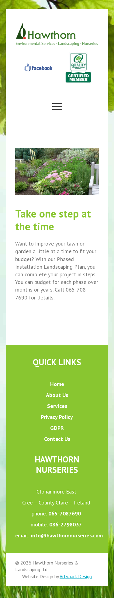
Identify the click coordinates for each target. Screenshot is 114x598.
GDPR (57, 427)
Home (57, 383)
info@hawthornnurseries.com (67, 535)
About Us (57, 394)
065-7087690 (64, 513)
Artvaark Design (76, 576)
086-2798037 (65, 524)
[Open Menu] (57, 106)
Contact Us (57, 438)
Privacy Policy (57, 416)
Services (57, 405)
